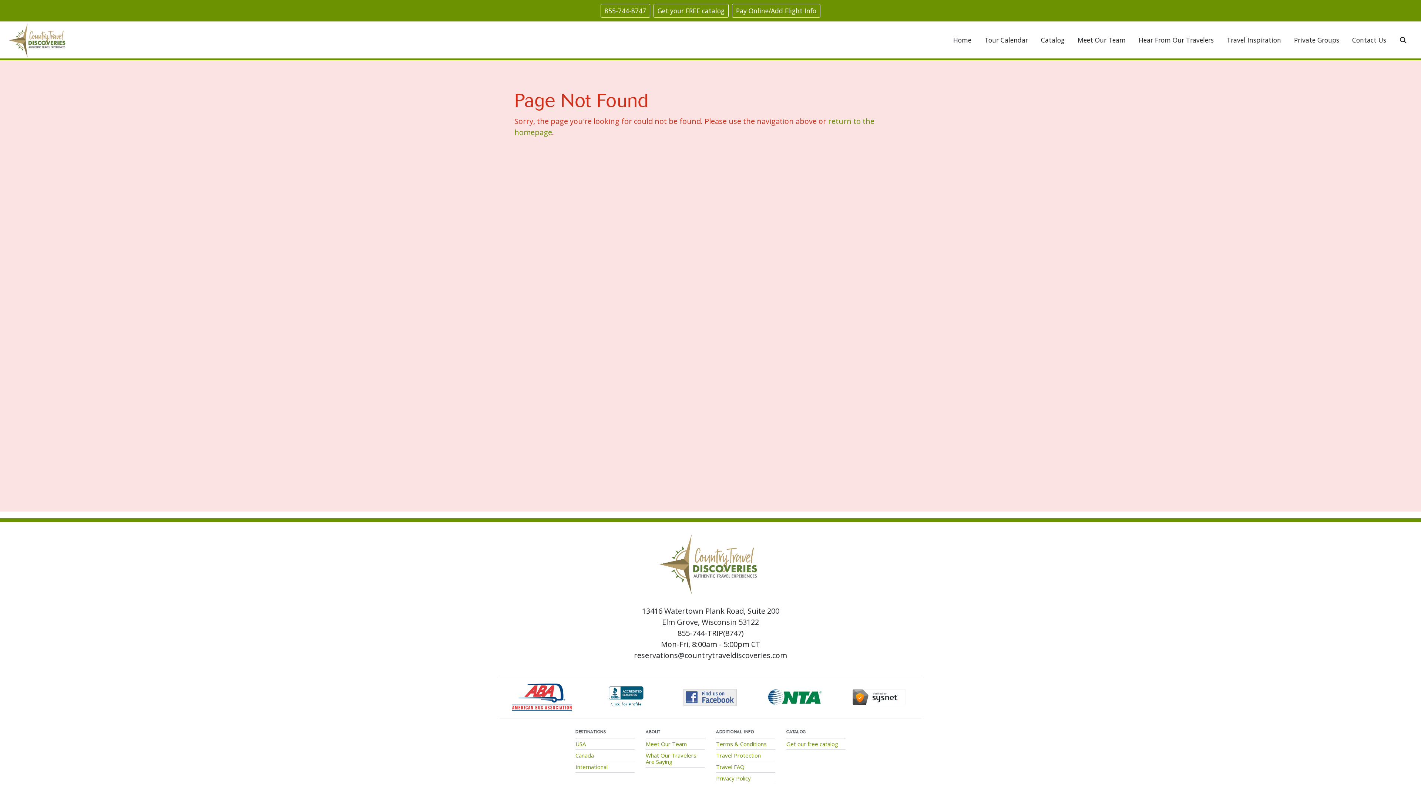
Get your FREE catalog (691, 10)
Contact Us (1369, 40)
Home (962, 40)
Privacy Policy (733, 778)
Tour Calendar (1006, 40)
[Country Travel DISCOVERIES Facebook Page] (711, 696)
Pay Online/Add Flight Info (776, 10)
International (591, 767)
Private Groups (1316, 40)
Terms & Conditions (741, 744)
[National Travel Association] (795, 696)
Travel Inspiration (1254, 40)
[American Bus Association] (542, 696)
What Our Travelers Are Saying (671, 758)
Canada (584, 755)
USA (580, 744)
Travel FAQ (730, 767)
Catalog (1053, 40)
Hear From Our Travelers (1176, 40)
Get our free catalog (812, 744)
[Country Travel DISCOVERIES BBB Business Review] (626, 696)
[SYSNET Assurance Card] (879, 696)
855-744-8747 (625, 10)
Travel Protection (738, 755)
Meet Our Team (1102, 40)
